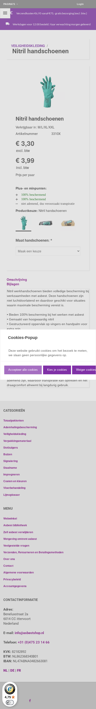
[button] (23, 370)
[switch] (10, 702)
